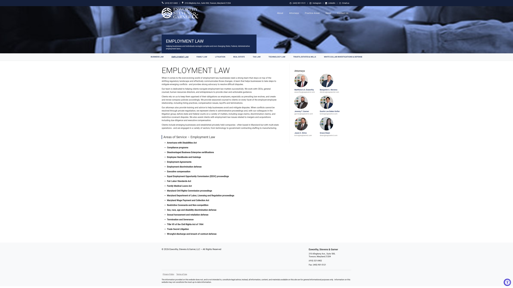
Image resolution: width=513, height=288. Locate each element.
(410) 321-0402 (171, 3)
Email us (345, 3)
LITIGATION (220, 57)
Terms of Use (181, 274)
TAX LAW (257, 57)
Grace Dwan (325, 133)
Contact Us (342, 13)
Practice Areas (312, 13)
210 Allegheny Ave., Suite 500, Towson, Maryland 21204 (208, 3)
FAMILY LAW (202, 57)
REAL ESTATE (239, 57)
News (328, 13)
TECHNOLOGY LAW (277, 57)
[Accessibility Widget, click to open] (507, 282)
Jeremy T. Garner (301, 111)
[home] (187, 13)
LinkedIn (331, 3)
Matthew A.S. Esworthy (304, 90)
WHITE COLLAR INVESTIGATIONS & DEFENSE (343, 57)
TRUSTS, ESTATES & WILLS (304, 57)
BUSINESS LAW (157, 57)
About (280, 13)
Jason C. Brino (300, 133)
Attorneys (294, 13)
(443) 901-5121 (299, 3)
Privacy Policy (168, 274)
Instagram (317, 3)
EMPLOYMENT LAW (180, 57)
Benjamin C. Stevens (328, 90)
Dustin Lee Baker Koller (330, 111)
